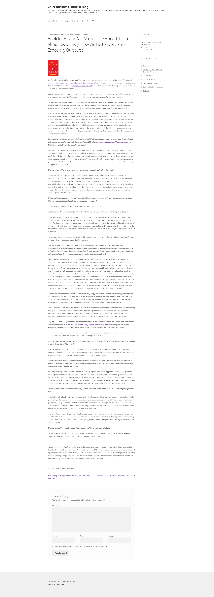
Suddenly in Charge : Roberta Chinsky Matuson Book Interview (69, 477)
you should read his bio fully (82, 86)
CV (93, 21)
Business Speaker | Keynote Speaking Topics (152, 71)
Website (111, 536)
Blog (83, 21)
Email (83, 536)
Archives (146, 91)
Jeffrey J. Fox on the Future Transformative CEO (115, 475)
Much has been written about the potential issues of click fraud (86, 324)
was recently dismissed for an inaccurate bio (115, 142)
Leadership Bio (148, 76)
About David (52, 21)
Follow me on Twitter (150, 83)
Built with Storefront (56, 584)
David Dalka (70, 34)
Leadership (71, 468)
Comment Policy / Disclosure (153, 87)
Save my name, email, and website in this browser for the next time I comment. (85, 546)
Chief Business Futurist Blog (68, 7)
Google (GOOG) (61, 468)
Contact (75, 21)
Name (55, 536)
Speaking (64, 21)
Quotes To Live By (149, 79)
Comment (56, 505)
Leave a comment (82, 34)
